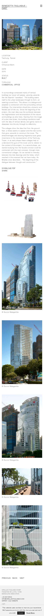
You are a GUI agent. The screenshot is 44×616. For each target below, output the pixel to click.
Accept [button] (21, 613)
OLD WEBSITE (13, 601)
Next (22, 578)
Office (17, 85)
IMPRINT (4, 601)
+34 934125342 (7, 597)
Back (14, 578)
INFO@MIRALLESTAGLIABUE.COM (13, 599)
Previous (6, 578)
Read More (30, 613)
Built (4, 78)
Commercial (7, 85)
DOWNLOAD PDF (8, 168)
